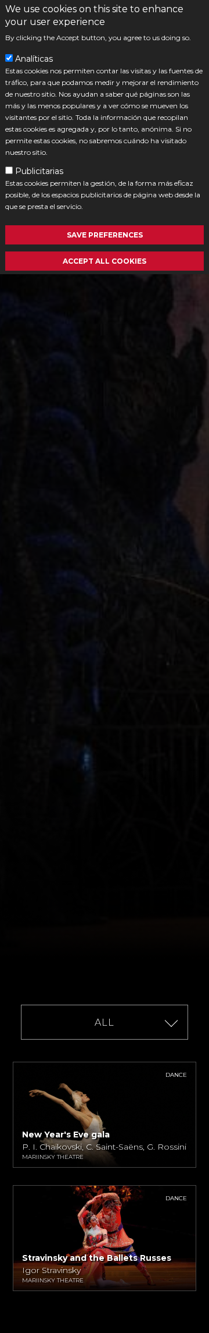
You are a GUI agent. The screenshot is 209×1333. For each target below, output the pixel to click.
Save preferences (105, 235)
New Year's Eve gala (66, 1134)
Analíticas (34, 59)
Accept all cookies (104, 261)
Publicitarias (39, 171)
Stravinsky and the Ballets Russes (96, 1258)
